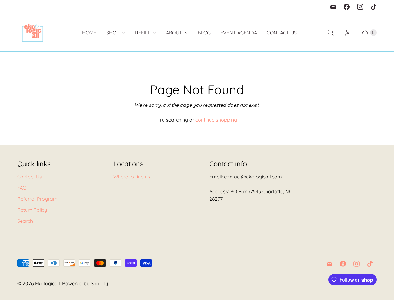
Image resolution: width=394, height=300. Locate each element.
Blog (204, 33)
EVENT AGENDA (238, 33)
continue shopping (216, 120)
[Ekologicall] (32, 32)
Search (25, 221)
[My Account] (347, 32)
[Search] (330, 32)
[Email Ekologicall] (333, 7)
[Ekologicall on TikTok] (373, 7)
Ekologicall (47, 283)
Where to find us (131, 177)
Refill (143, 33)
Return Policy (32, 210)
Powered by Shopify (85, 283)
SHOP (112, 33)
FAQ (21, 188)
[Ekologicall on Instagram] (360, 7)
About (174, 33)
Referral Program (37, 199)
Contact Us (282, 33)
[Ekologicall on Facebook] (346, 7)
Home (89, 33)
